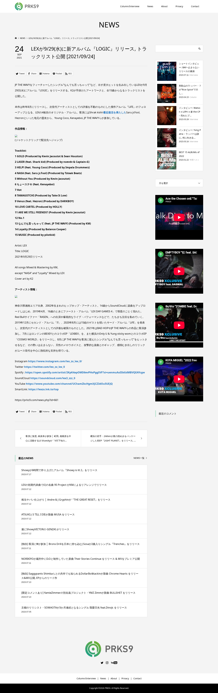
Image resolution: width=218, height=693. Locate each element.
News (150, 6)
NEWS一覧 (139, 458)
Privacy (179, 6)
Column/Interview (129, 6)
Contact (195, 6)
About (164, 6)
